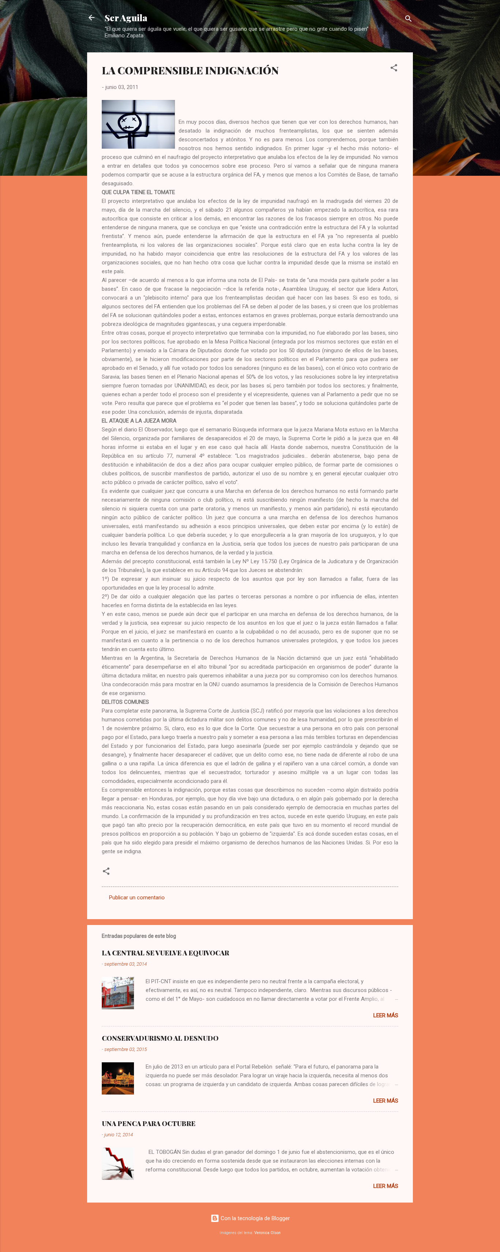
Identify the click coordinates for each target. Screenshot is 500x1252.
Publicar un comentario (137, 897)
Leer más (385, 1015)
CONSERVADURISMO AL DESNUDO (160, 1038)
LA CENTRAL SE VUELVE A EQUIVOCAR (165, 952)
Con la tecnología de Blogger (254, 1218)
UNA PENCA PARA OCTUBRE (148, 1123)
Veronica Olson (267, 1232)
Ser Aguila (126, 17)
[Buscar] (408, 20)
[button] (393, 69)
